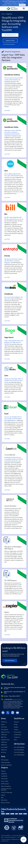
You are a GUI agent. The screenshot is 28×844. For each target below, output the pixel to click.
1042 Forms (4, 742)
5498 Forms (4, 744)
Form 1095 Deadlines (19, 755)
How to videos (4, 781)
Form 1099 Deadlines (19, 747)
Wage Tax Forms (5, 732)
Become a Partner (5, 802)
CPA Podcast (4, 778)
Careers (16, 729)
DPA (2, 837)
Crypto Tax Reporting (6, 792)
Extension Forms (5, 739)
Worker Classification (6, 765)
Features (3, 771)
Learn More (7, 110)
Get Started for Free (10, 35)
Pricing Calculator (5, 762)
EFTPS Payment (5, 783)
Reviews (16, 727)
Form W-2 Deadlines (19, 752)
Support (3, 795)
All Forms (3, 752)
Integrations (4, 773)
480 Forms (3, 737)
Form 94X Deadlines (19, 749)
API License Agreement (10, 837)
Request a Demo (10, 40)
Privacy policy (17, 732)
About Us (16, 722)
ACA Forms (4, 727)
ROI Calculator (5, 760)
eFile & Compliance (6, 786)
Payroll (3, 724)
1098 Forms (4, 734)
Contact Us (17, 737)
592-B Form (4, 750)
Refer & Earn (4, 800)
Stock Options (4, 729)
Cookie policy (17, 734)
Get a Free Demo (9, 660)
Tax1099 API (4, 776)
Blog (2, 797)
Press (15, 739)
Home (3, 14)
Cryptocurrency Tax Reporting (6, 789)
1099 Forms (4, 722)
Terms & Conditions (6, 835)
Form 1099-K (4, 747)
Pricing (15, 724)
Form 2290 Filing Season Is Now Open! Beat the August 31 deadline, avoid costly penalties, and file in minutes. (14, 3)
